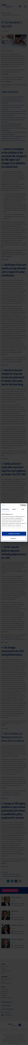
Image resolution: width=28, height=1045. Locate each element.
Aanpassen (13, 538)
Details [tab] (14, 509)
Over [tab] (23, 509)
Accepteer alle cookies (14, 533)
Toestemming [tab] (5, 509)
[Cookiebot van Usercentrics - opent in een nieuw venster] (20, 505)
